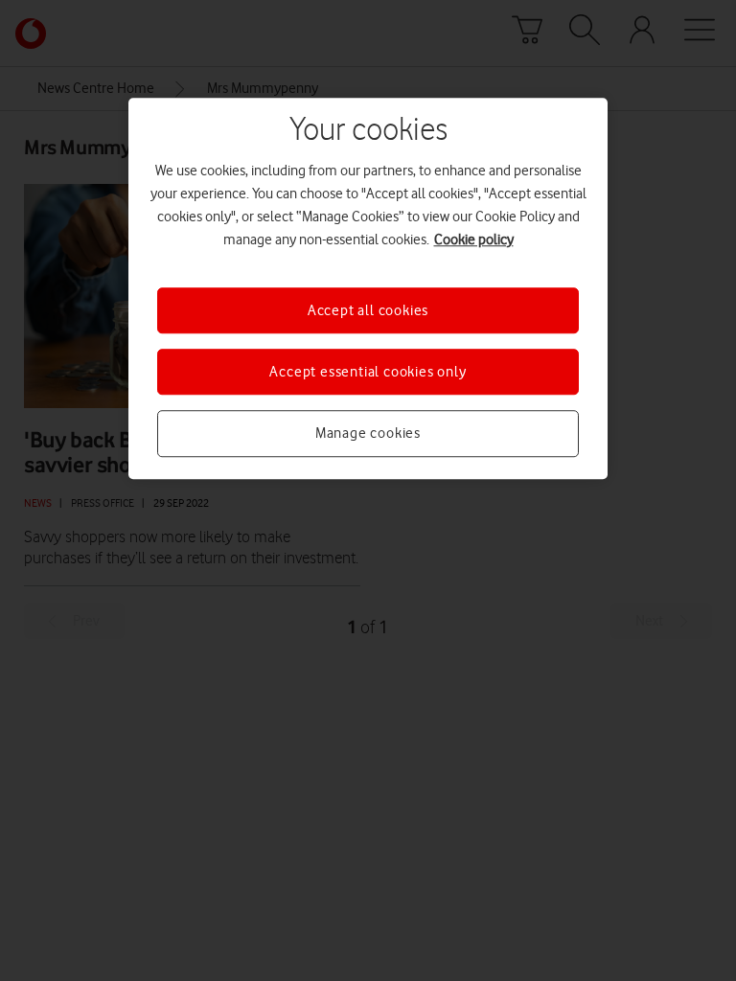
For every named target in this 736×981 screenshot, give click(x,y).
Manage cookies (368, 434)
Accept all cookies (368, 310)
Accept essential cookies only (367, 371)
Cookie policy (474, 239)
